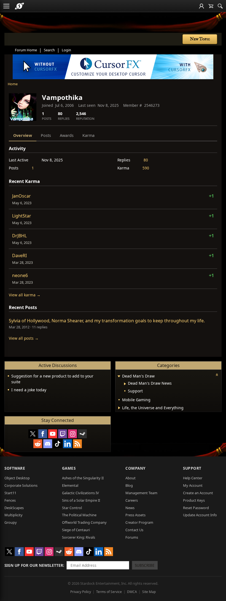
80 (146, 160)
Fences (10, 500)
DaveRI (19, 255)
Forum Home (26, 49)
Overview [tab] (22, 135)
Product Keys (194, 500)
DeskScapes (14, 507)
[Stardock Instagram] (72, 434)
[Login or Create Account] (201, 6)
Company (135, 468)
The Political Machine (79, 514)
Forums (131, 537)
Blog (129, 485)
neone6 (20, 275)
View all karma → (25, 294)
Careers (131, 500)
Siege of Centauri (76, 529)
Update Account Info (200, 514)
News (129, 507)
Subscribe (145, 565)
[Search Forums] (220, 6)
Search (49, 49)
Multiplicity (13, 514)
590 (145, 168)
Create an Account (198, 492)
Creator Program (139, 522)
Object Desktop (17, 477)
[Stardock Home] (19, 6)
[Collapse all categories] (217, 374)
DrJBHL (19, 236)
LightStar (21, 216)
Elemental (70, 485)
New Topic (200, 39)
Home (13, 83)
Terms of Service (109, 591)
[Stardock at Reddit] (38, 444)
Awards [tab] (67, 135)
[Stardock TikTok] (58, 444)
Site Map (149, 591)
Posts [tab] (46, 135)
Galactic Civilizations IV (80, 492)
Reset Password (196, 507)
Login (66, 49)
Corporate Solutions (20, 485)
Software (14, 468)
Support (192, 468)
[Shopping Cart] (211, 6)
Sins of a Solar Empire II (81, 500)
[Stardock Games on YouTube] (53, 434)
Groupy (10, 522)
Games (69, 468)
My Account (193, 485)
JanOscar (21, 196)
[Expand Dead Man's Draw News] (125, 383)
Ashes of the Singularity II (83, 477)
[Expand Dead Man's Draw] (118, 376)
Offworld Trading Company (84, 522)
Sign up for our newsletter (33, 565)
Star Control (72, 507)
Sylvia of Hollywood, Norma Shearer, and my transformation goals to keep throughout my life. (107, 321)
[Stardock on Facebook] (43, 434)
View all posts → (24, 338)
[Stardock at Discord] (48, 444)
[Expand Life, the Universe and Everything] (119, 407)
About (130, 477)
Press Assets (135, 514)
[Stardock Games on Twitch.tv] (63, 434)
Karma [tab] (88, 135)
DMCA (132, 591)
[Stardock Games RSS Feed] (77, 444)
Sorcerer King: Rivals (78, 537)
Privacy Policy (80, 591)
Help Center (192, 477)
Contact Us (134, 529)
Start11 (10, 492)
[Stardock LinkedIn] (67, 444)
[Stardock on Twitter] (33, 434)
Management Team (141, 492)
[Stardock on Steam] (82, 434)
